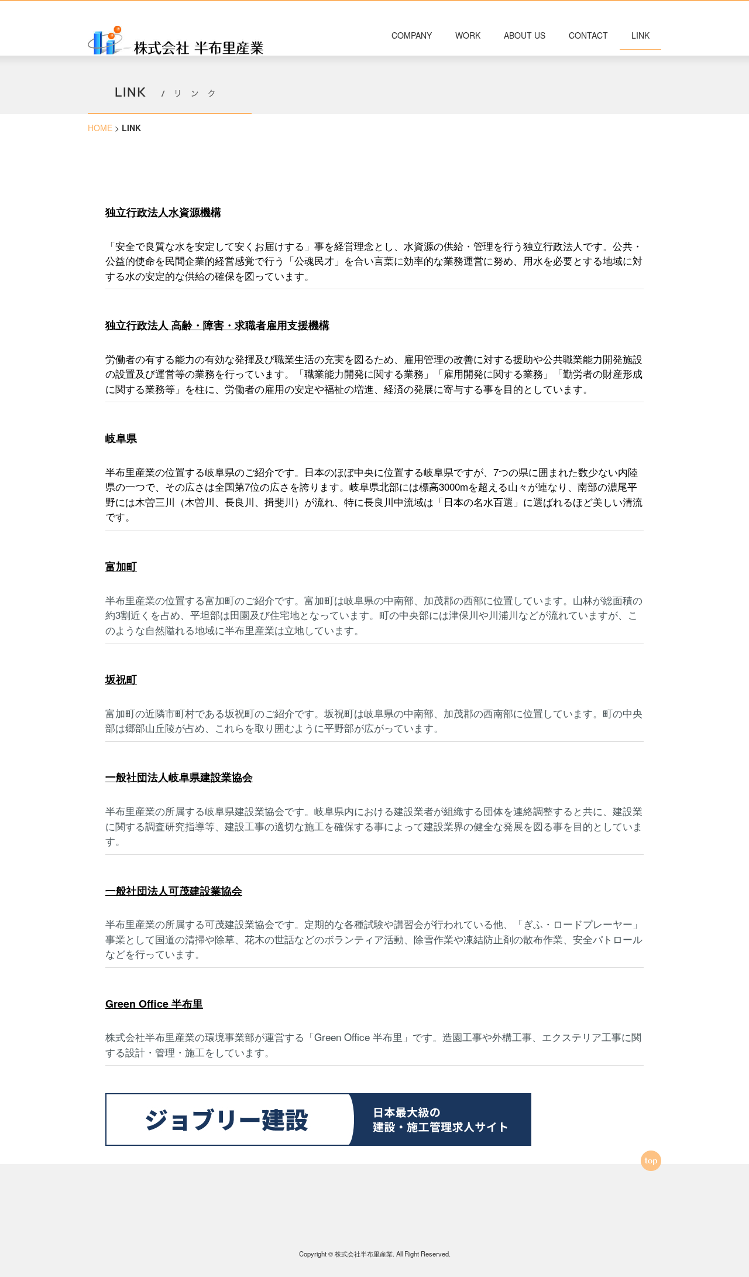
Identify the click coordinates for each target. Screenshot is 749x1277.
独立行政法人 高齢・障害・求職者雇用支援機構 (217, 325)
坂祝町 (121, 679)
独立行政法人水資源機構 (163, 212)
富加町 (121, 566)
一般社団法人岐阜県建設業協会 (179, 777)
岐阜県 (121, 438)
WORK (467, 35)
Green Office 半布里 (154, 1003)
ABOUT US (524, 35)
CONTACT (588, 35)
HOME (100, 127)
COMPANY (411, 35)
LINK (640, 35)
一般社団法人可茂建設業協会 (173, 890)
